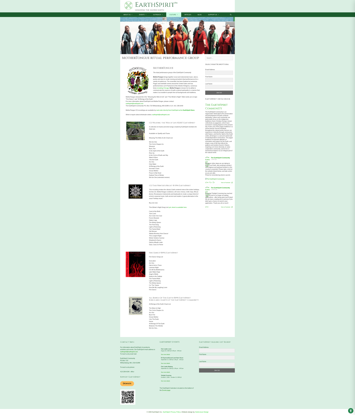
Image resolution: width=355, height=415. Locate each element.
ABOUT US (127, 14)
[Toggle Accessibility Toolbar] (351, 411)
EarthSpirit (155, 4)
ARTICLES (187, 14)
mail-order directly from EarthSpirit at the (175, 110)
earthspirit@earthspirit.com (134, 103)
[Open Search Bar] (231, 14)
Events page (166, 390)
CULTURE (172, 14)
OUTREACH (157, 14)
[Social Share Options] (232, 182)
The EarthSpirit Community (216, 106)
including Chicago (163, 88)
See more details (165, 354)
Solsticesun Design (201, 412)
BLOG (200, 14)
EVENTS (142, 14)
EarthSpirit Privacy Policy (172, 412)
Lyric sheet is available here (177, 207)
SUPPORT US (212, 14)
